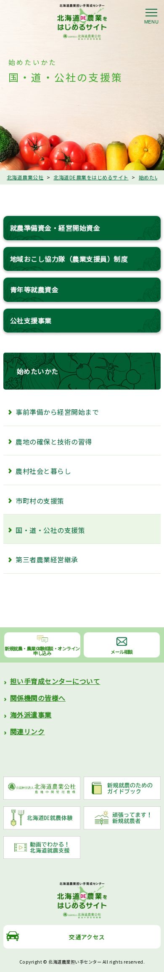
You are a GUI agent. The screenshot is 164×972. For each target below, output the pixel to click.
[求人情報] (122, 817)
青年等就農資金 (34, 289)
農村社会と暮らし (43, 471)
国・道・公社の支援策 (50, 530)
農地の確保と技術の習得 (54, 442)
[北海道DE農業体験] (41, 817)
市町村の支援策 (40, 501)
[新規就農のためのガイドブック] (122, 788)
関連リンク (27, 731)
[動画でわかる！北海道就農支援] (41, 847)
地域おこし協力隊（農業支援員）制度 (69, 259)
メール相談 (122, 651)
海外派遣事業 (31, 715)
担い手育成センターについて (55, 681)
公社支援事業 (31, 320)
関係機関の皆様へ (38, 698)
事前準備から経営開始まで (57, 412)
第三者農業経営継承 (47, 559)
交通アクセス (87, 937)
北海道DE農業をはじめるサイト (90, 177)
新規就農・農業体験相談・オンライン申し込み (42, 650)
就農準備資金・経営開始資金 (55, 228)
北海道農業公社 (25, 177)
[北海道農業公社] (41, 788)
